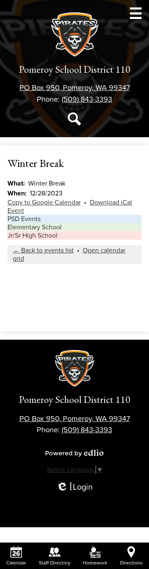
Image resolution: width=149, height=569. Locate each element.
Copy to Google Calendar (44, 202)
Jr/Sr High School (32, 235)
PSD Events (24, 219)
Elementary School (34, 227)
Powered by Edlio (74, 453)
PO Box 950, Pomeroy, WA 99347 (74, 87)
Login (74, 487)
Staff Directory (54, 563)
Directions (131, 563)
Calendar (16, 563)
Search (74, 119)
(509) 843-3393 (87, 99)
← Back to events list (43, 250)
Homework (95, 563)
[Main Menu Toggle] (136, 13)
